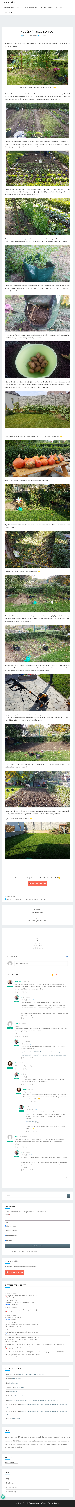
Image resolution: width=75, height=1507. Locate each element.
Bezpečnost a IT (12, 1235)
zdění (10, 1447)
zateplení (64, 1444)
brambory (15, 899)
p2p (34, 1441)
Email (7, 1214)
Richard (8, 1304)
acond (6, 1437)
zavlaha (7, 1447)
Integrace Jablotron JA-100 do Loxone (31, 1374)
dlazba (37, 1437)
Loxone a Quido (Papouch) (30, 7)
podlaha (46, 1441)
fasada (52, 1437)
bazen (26, 1437)
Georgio (8, 1334)
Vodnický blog (11, 2)
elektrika (47, 1437)
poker (50, 1441)
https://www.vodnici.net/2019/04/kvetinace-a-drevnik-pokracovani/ (40, 1052)
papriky (31, 899)
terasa (27, 1444)
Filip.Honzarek (10, 1326)
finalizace (56, 1437)
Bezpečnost (60, 7)
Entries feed (10, 1483)
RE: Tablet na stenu (10, 1322)
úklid (20, 1447)
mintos (21, 1441)
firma (61, 1437)
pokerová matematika (58, 1441)
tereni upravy (33, 1444)
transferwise (40, 1444)
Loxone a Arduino (12, 1231)
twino (45, 1444)
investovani (7, 1441)
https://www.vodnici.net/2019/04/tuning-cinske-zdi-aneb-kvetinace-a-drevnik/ (43, 1055)
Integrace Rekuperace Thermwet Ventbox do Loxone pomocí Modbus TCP (33, 1400)
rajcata (36, 899)
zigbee (14, 1447)
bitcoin (29, 1437)
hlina (64, 1437)
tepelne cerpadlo (21, 1444)
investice (68, 1437)
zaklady (60, 1444)
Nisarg (56, 1503)
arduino (15, 1437)
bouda (33, 1437)
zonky (17, 1447)
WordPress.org (11, 1492)
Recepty (9, 1240)
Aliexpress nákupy (47, 7)
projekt (6, 1444)
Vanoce (48, 1444)
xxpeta (8, 1341)
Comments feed (11, 1487)
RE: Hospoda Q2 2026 (11, 1293)
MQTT (26, 1441)
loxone (16, 1441)
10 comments (48, 36)
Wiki (18, 7)
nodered (30, 1441)
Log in (8, 1479)
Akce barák (11, 897)
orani (26, 899)
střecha (15, 1444)
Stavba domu (11, 1226)
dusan (30, 1077)
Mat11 (30, 1155)
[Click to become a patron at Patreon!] (37, 883)
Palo (30, 1044)
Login (66, 956)
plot (42, 1441)
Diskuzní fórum (9, 7)
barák (9, 899)
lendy (11, 1441)
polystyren (66, 1441)
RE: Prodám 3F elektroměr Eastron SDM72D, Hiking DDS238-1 (22, 1337)
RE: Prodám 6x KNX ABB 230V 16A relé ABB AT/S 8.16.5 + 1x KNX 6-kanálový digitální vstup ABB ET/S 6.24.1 (35, 1344)
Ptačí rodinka (16, 1379)
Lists (6, 1222)
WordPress (42, 1503)
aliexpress (10, 1437)
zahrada (43, 899)
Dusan (35, 1109)
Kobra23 (31, 1000)
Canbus (8, 1356)
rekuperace (10, 1444)
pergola (38, 1441)
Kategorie (7, 12)
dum (21, 899)
